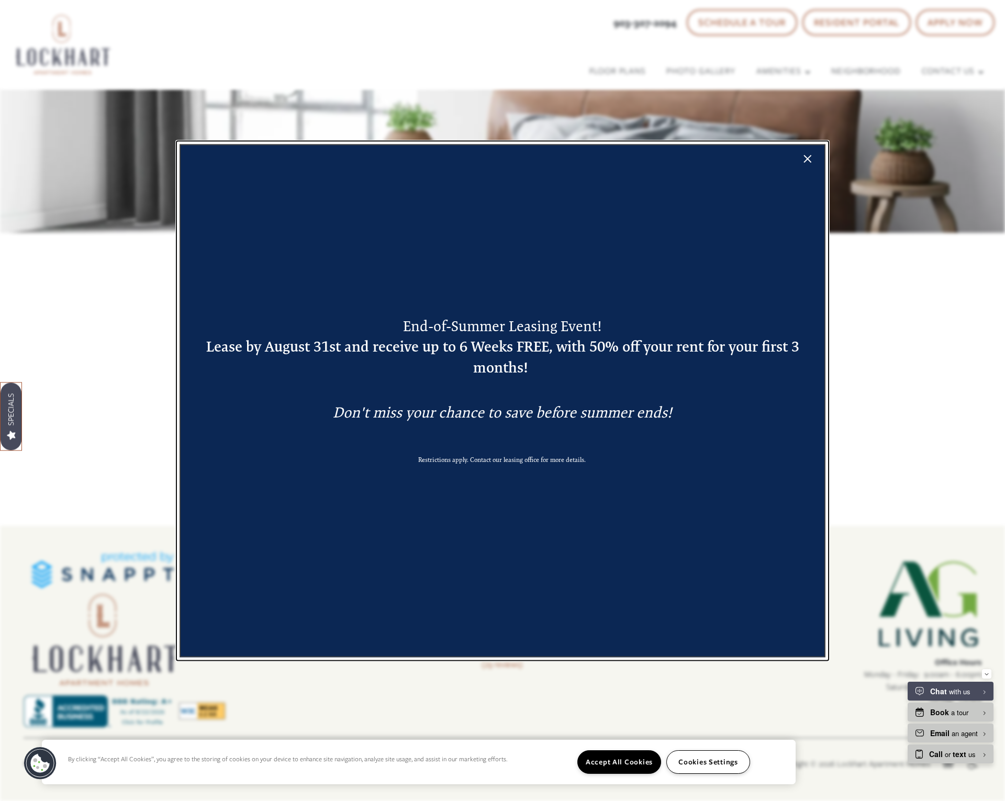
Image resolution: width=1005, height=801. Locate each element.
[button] (40, 763)
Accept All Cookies (619, 762)
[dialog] (502, 400)
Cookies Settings (708, 762)
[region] (419, 762)
